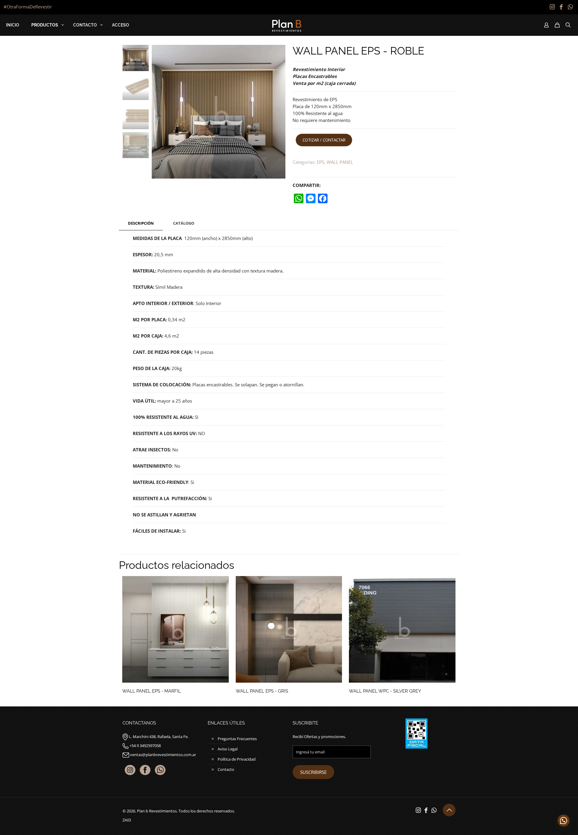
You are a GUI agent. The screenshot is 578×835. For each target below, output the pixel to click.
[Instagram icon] (552, 7)
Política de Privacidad (237, 759)
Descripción (141, 223)
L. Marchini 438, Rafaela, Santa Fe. (158, 736)
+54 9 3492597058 (145, 745)
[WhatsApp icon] (570, 7)
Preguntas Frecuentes (237, 738)
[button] (564, 821)
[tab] (141, 223)
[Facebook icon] (561, 7)
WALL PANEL (340, 162)
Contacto (226, 769)
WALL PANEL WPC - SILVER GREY (385, 691)
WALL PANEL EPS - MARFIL (151, 691)
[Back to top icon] (449, 810)
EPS (320, 162)
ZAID (127, 820)
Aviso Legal (228, 749)
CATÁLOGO (183, 223)
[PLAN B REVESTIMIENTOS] (286, 25)
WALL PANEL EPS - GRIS (262, 691)
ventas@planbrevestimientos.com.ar (163, 754)
